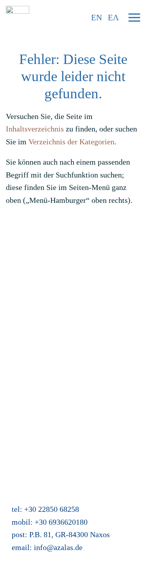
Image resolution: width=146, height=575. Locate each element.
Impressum (23, 302)
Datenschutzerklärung (40, 315)
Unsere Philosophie (36, 340)
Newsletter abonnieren (41, 277)
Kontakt (18, 264)
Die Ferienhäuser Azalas (44, 353)
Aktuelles (21, 403)
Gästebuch (22, 391)
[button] (134, 17)
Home (15, 251)
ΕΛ (113, 17)
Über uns (20, 327)
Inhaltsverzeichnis (35, 128)
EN (96, 17)
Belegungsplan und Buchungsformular (66, 378)
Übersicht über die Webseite (50, 416)
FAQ (13, 290)
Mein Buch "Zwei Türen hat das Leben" (68, 429)
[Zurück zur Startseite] (17, 17)
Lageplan (20, 366)
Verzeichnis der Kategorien (71, 141)
